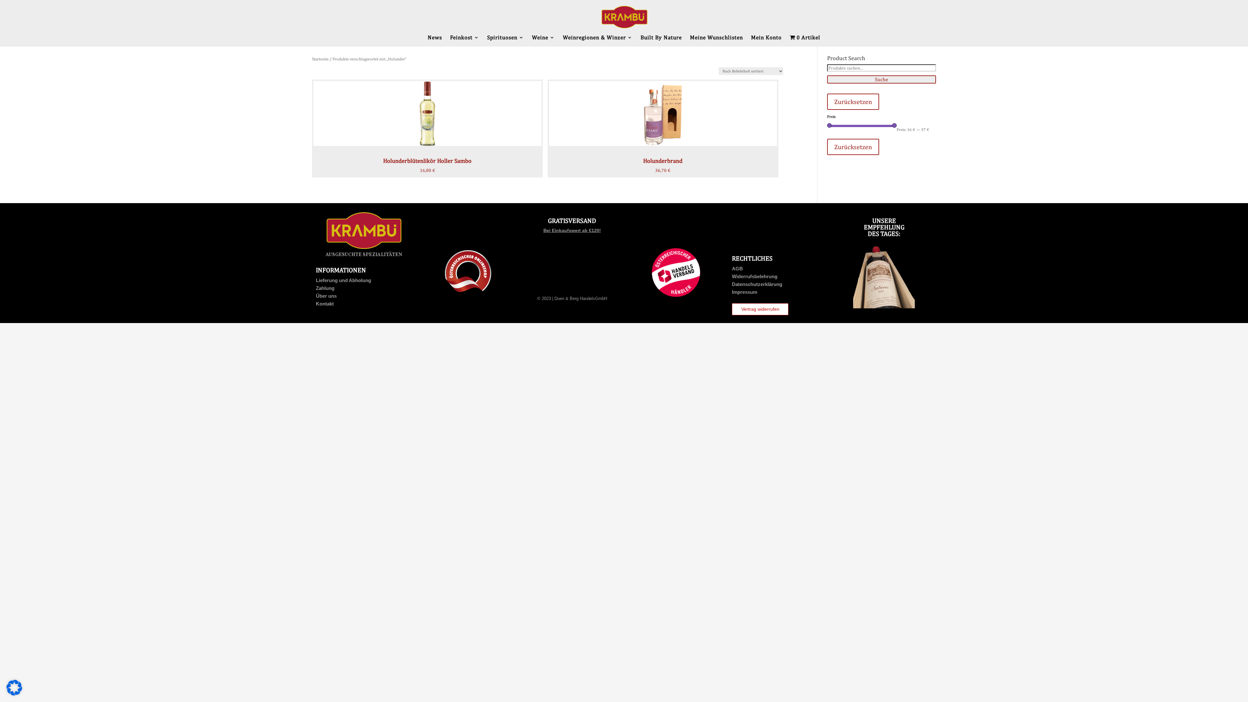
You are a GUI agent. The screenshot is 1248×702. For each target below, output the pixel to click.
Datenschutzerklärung (757, 284)
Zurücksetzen (853, 101)
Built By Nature (661, 38)
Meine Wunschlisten (716, 38)
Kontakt (325, 303)
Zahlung (325, 288)
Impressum (744, 292)
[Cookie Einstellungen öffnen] (14, 693)
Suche (881, 79)
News (435, 38)
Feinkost (461, 38)
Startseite (320, 59)
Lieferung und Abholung (343, 280)
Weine (540, 38)
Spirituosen (502, 38)
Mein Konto (766, 38)
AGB (737, 268)
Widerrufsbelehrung (754, 276)
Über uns (326, 296)
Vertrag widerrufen (760, 309)
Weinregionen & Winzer (594, 38)
